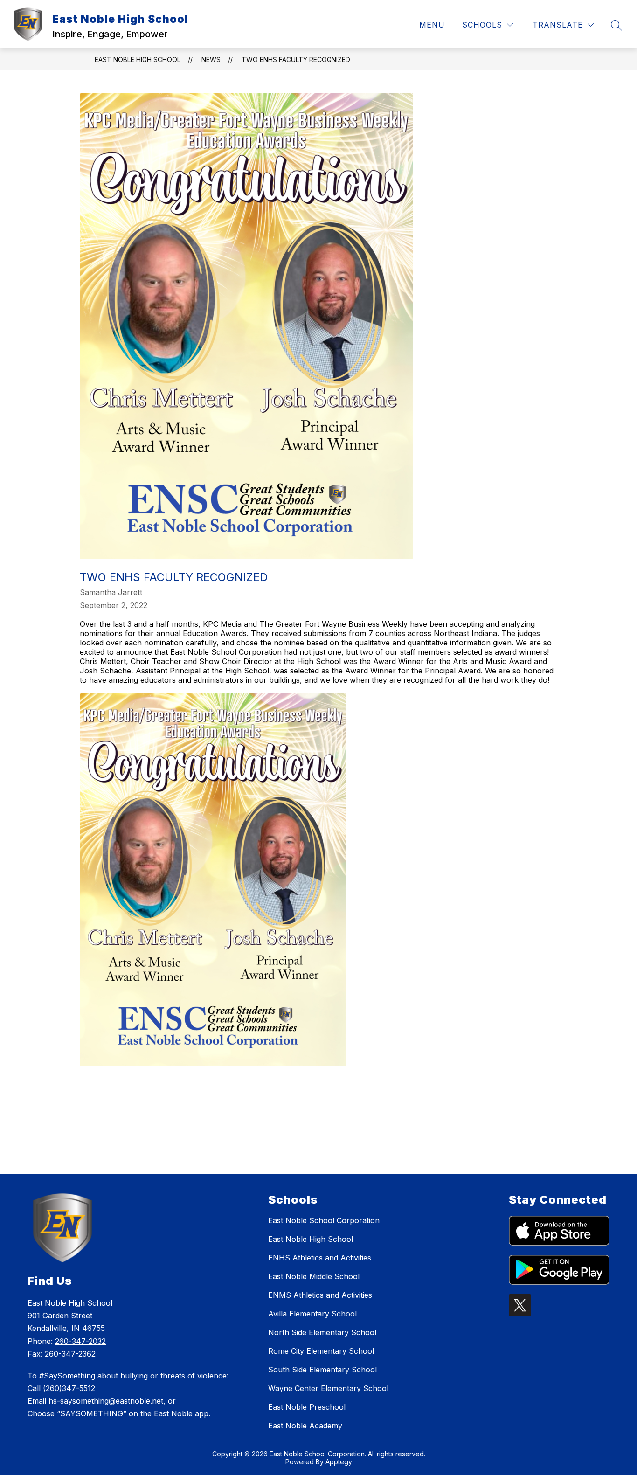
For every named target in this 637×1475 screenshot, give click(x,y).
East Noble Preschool (307, 1407)
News (211, 59)
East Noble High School (137, 59)
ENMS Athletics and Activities (320, 1295)
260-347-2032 (80, 1341)
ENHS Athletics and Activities (319, 1257)
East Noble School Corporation (324, 1220)
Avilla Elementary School (312, 1313)
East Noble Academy (305, 1425)
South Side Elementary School (322, 1369)
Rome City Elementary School (321, 1351)
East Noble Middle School (314, 1276)
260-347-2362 (70, 1353)
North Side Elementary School (322, 1332)
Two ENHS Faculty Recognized (296, 59)
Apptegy (338, 1462)
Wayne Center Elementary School (328, 1388)
